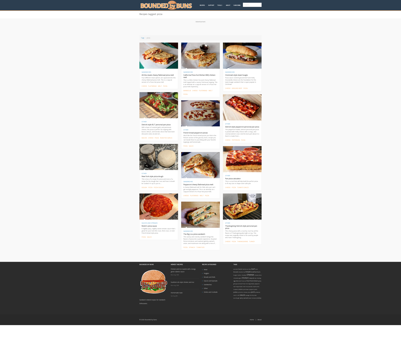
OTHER (144, 122)
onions (240, 289)
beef (253, 269)
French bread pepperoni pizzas (195, 133)
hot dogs (248, 284)
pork (253, 292)
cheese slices (257, 275)
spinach (192, 247)
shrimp (252, 295)
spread (245, 298)
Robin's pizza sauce (149, 226)
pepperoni (236, 140)
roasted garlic (166, 138)
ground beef (237, 88)
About (228, 5)
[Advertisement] (200, 28)
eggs (234, 281)
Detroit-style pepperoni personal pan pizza (242, 127)
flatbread (152, 86)
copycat (251, 278)
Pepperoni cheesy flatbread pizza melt (198, 184)
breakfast (254, 272)
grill (234, 284)
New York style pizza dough (152, 176)
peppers (251, 289)
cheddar (244, 275)
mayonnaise (239, 286)
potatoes (257, 292)
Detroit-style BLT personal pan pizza (156, 124)
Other (206, 288)
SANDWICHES (146, 72)
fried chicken (254, 281)
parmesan (246, 289)
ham (244, 284)
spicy (241, 298)
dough (144, 187)
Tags (142, 38)
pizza (165, 86)
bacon (144, 138)
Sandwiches (208, 285)
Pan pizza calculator (233, 178)
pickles (235, 292)
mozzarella (249, 286)
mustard (235, 289)
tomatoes (200, 247)
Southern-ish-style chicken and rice (182, 282)
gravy (259, 281)
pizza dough (159, 187)
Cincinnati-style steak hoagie (236, 75)
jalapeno (257, 284)
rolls (238, 295)
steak (249, 298)
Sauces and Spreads (210, 281)
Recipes (202, 5)
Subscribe (236, 5)
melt (160, 86)
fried (247, 281)
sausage (248, 295)
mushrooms (256, 286)
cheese (144, 86)
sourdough (236, 298)
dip (255, 278)
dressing (259, 278)
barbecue (187, 91)
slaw (255, 295)
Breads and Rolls (209, 277)
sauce (191, 146)
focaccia (243, 281)
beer (256, 269)
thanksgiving (242, 241)
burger (235, 275)
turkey (252, 241)
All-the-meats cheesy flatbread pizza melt (158, 75)
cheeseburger (237, 278)
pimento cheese (242, 292)
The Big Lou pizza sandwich (194, 234)
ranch (235, 295)
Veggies (206, 273)
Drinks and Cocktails (211, 292)
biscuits (235, 272)
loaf (234, 286)
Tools (219, 5)
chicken (245, 277)
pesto (255, 289)
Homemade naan (177, 293)
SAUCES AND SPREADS (150, 223)
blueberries (242, 272)
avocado (235, 269)
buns (258, 272)
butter (239, 275)
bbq (250, 269)
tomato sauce (243, 187)
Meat (205, 270)
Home (252, 320)
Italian (252, 284)
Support (211, 5)
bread (248, 272)
